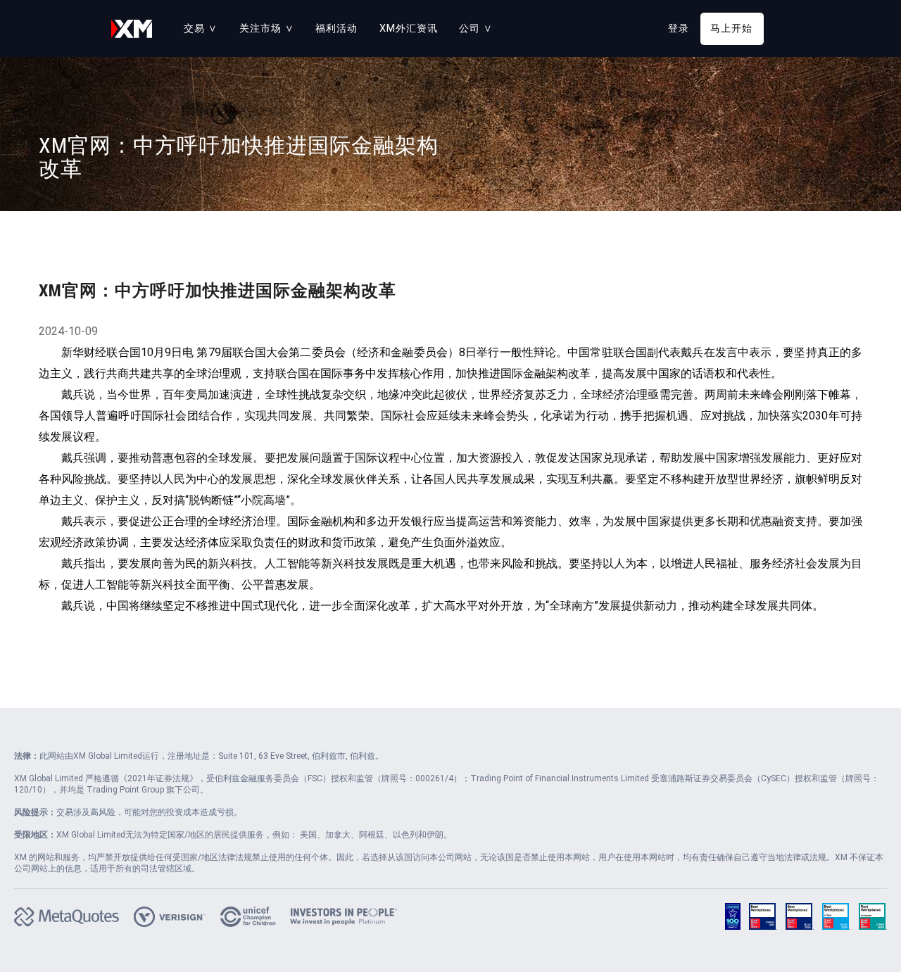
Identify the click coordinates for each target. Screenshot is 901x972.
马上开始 (731, 28)
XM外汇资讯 (408, 28)
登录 (678, 28)
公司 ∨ (476, 28)
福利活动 (336, 28)
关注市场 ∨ (266, 28)
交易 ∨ (201, 28)
